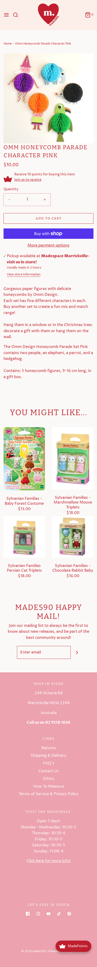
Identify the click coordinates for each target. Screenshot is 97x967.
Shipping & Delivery (48, 755)
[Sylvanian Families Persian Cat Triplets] (24, 536)
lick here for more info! (50, 861)
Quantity (11, 189)
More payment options (48, 245)
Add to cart (49, 218)
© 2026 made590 (33, 951)
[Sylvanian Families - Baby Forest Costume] (24, 458)
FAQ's (48, 763)
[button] (48, 98)
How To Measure (48, 786)
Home (8, 44)
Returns (48, 748)
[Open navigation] (6, 14)
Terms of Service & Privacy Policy (48, 794)
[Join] (77, 652)
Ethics (48, 778)
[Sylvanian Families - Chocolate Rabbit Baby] (72, 536)
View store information (23, 275)
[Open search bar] (17, 14)
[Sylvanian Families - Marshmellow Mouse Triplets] (72, 458)
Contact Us (48, 771)
